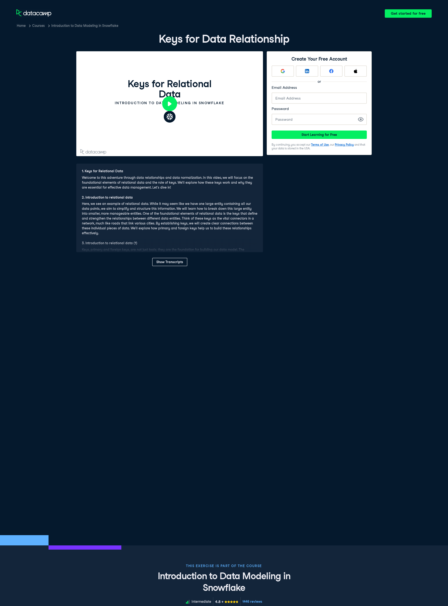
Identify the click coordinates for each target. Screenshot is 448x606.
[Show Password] (361, 119)
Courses (38, 26)
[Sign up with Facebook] (331, 71)
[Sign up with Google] (283, 71)
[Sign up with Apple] (355, 71)
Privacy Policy (344, 144)
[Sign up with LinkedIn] (307, 71)
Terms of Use (320, 144)
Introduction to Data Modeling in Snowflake (84, 26)
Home (21, 26)
